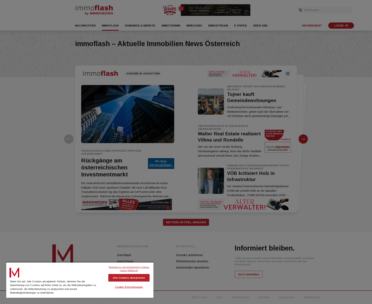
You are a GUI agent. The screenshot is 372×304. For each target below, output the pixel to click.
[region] (79, 280)
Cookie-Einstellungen (129, 287)
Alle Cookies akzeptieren (129, 277)
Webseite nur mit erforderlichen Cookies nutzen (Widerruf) (129, 269)
